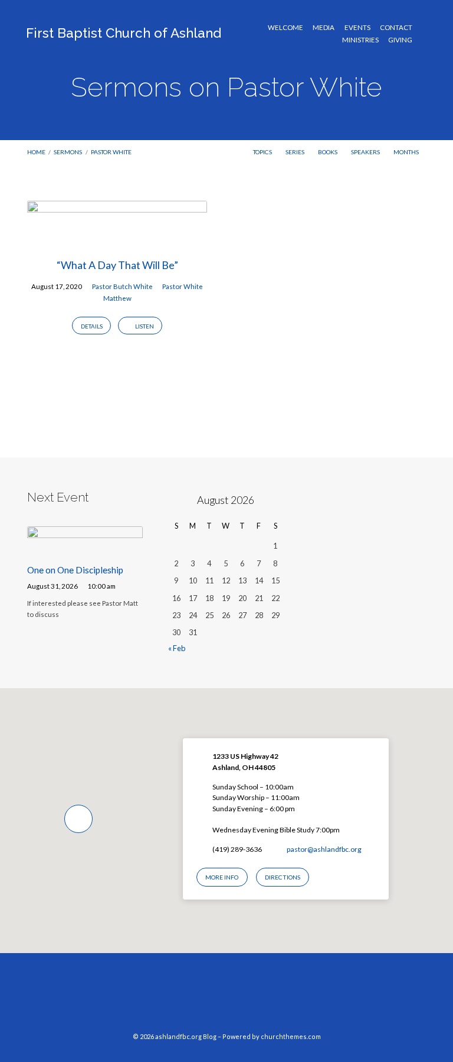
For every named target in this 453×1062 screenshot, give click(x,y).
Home (36, 151)
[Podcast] (249, 998)
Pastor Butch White (122, 286)
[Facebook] (204, 998)
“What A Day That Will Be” (117, 264)
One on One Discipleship (75, 570)
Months (406, 151)
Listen (144, 326)
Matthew (117, 298)
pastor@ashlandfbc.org (324, 849)
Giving (400, 40)
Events (357, 27)
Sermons (68, 151)
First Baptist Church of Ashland (123, 33)
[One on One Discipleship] (85, 547)
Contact (396, 27)
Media (323, 27)
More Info (221, 877)
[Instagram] (226, 998)
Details (92, 326)
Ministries (360, 40)
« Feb (176, 648)
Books (328, 151)
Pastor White (111, 151)
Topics (263, 151)
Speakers (366, 151)
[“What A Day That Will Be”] (117, 238)
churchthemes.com (291, 1036)
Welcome (285, 27)
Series (295, 151)
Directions (282, 877)
